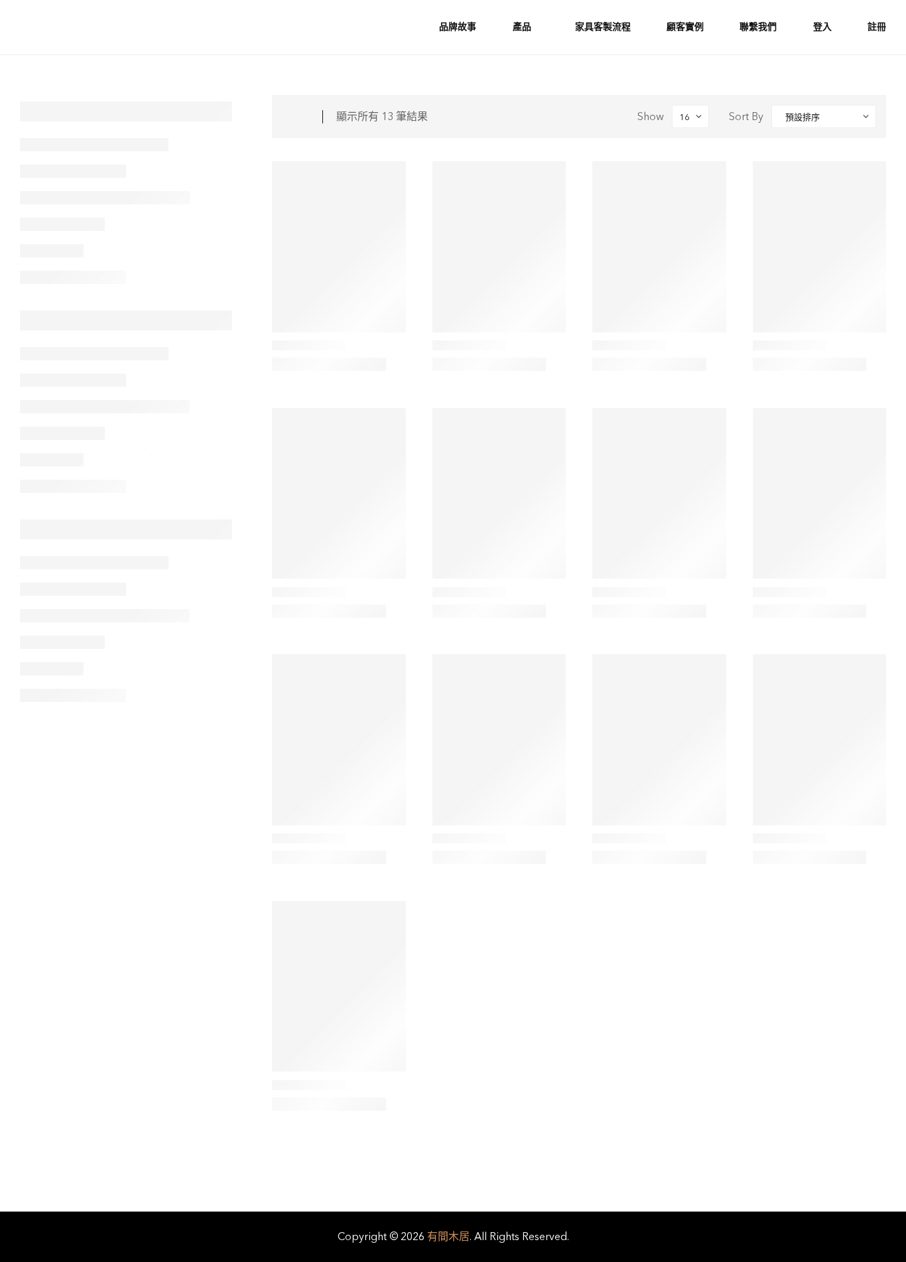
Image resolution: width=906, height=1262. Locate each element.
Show (650, 116)
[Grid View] (287, 116)
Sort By (746, 116)
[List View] (304, 116)
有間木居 (448, 1236)
